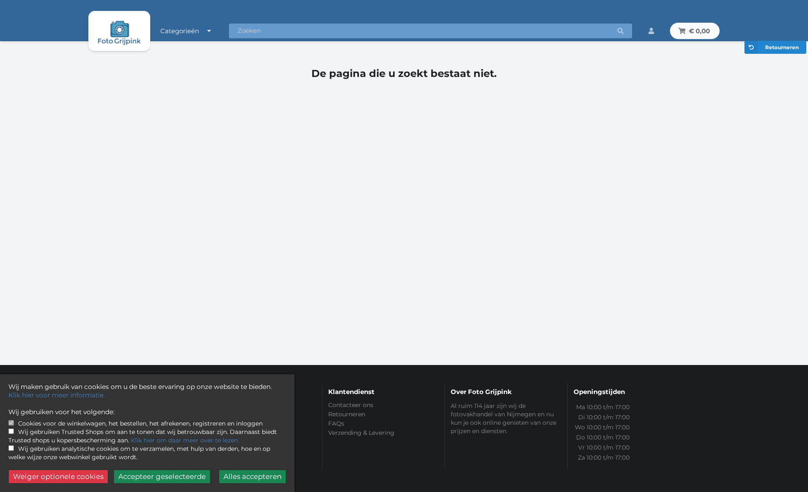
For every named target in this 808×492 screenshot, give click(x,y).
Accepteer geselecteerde (162, 476)
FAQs (336, 423)
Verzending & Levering (361, 432)
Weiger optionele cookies (58, 476)
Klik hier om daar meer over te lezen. (185, 440)
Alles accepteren (252, 476)
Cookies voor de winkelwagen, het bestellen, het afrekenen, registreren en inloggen (140, 423)
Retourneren (782, 47)
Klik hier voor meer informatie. (56, 395)
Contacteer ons (350, 405)
